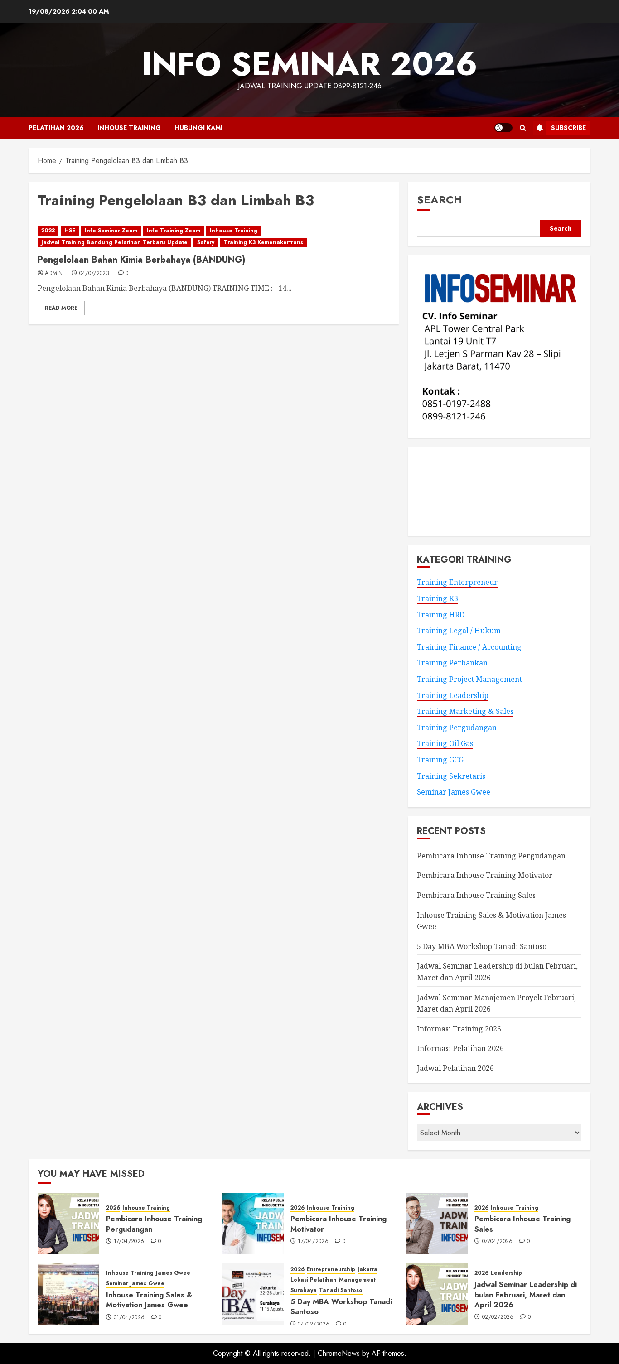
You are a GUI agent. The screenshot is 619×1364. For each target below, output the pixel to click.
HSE (69, 231)
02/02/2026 (498, 1317)
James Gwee (173, 1273)
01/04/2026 (129, 1317)
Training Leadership (452, 695)
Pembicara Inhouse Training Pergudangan (491, 856)
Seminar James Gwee (453, 792)
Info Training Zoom (173, 231)
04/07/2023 (94, 273)
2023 (48, 231)
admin (54, 273)
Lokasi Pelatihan (313, 1280)
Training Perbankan (452, 663)
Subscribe (568, 127)
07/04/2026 (497, 1241)
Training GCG (440, 760)
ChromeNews (339, 1353)
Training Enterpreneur (457, 582)
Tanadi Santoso (341, 1290)
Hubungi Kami (198, 127)
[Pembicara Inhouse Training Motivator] (253, 1223)
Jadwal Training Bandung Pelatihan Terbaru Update (114, 242)
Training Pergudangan (457, 728)
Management (357, 1280)
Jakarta (367, 1269)
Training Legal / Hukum (459, 631)
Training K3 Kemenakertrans (263, 242)
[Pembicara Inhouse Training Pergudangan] (68, 1223)
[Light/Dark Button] (503, 127)
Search (439, 199)
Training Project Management (469, 679)
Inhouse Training (129, 127)
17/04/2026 (129, 1241)
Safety (205, 242)
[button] (522, 128)
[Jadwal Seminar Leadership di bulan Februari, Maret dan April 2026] (437, 1294)
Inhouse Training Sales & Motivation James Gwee (149, 1300)
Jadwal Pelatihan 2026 (455, 1068)
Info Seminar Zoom (111, 231)
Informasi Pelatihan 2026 (460, 1048)
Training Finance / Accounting (469, 647)
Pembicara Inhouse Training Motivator (484, 875)
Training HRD (440, 615)
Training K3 (437, 598)
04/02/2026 (313, 1324)
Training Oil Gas (445, 743)
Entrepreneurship (331, 1269)
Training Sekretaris (451, 776)
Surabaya (303, 1290)
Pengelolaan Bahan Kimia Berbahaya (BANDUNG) (141, 259)
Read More (61, 308)
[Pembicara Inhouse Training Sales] (437, 1223)
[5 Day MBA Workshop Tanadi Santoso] (253, 1294)
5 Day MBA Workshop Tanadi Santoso (481, 946)
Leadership (506, 1273)
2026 (113, 1208)
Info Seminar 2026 (310, 63)
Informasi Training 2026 (459, 1029)
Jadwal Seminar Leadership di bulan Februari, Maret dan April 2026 (525, 1294)
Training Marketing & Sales (465, 711)
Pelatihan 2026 (56, 127)
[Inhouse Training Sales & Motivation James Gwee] (68, 1294)
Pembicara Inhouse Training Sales (476, 895)
